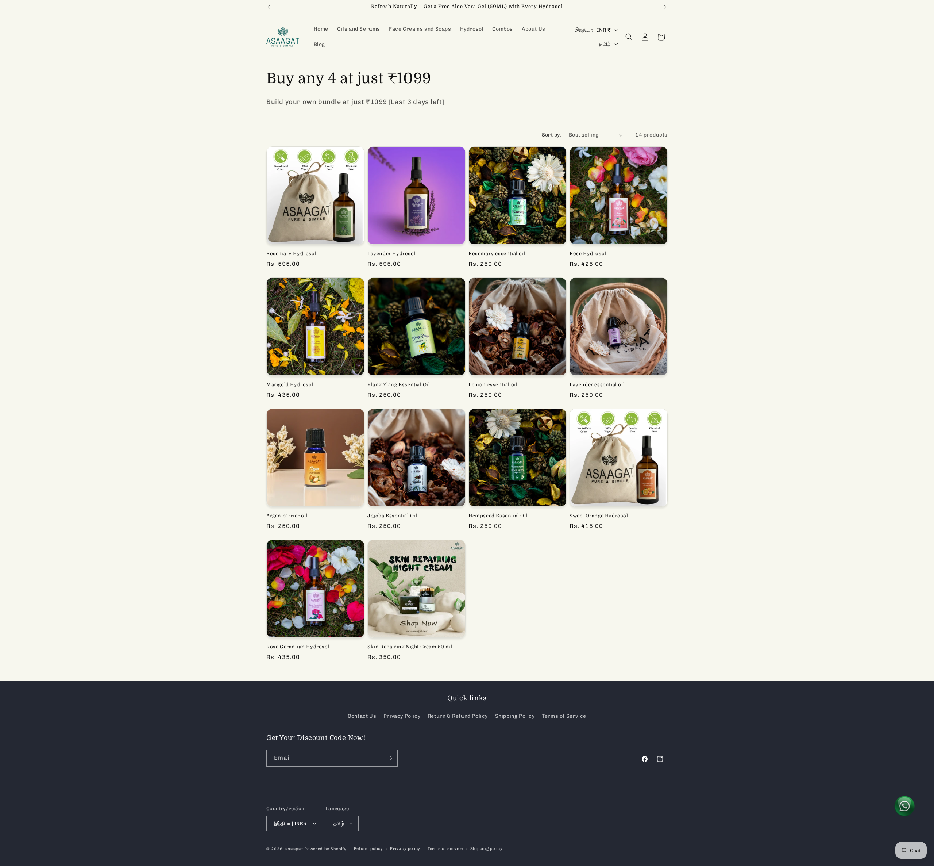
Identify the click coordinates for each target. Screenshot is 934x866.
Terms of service (445, 848)
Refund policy (368, 848)
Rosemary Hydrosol (291, 253)
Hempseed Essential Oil (498, 515)
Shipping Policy (515, 716)
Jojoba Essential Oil (392, 515)
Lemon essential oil (492, 384)
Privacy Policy (401, 716)
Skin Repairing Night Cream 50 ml (409, 647)
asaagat (294, 849)
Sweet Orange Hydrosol (599, 515)
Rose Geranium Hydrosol (297, 647)
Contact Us (362, 716)
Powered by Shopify (325, 849)
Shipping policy (486, 848)
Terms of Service (564, 716)
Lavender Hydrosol (391, 253)
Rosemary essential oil (496, 253)
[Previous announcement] (269, 7)
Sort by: (551, 135)
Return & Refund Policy (458, 716)
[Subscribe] (389, 758)
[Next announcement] (665, 7)
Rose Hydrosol (588, 253)
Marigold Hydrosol (289, 384)
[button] (629, 37)
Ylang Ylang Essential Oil (398, 384)
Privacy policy (405, 848)
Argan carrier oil (287, 515)
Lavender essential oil (597, 384)
